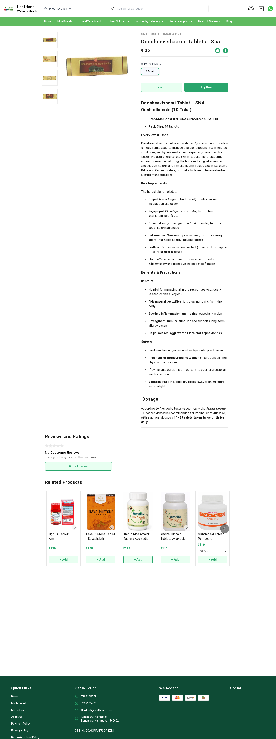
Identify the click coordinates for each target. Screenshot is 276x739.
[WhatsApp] (217, 50)
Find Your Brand (91, 21)
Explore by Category (148, 21)
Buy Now (206, 87)
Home (48, 21)
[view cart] (261, 8)
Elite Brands (64, 21)
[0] (261, 8)
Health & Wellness (209, 21)
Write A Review (78, 466)
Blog (229, 21)
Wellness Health (27, 11)
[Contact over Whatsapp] (270, 8)
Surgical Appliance (181, 21)
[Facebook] (225, 50)
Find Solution (118, 21)
